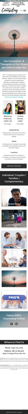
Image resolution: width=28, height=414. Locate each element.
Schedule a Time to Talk (14, 48)
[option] (8, 112)
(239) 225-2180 (17, 348)
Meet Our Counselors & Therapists (14, 97)
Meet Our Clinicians (14, 166)
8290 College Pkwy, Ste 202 (18, 4)
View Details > (7, 124)
